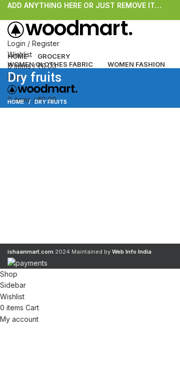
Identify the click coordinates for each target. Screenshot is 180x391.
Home (16, 101)
